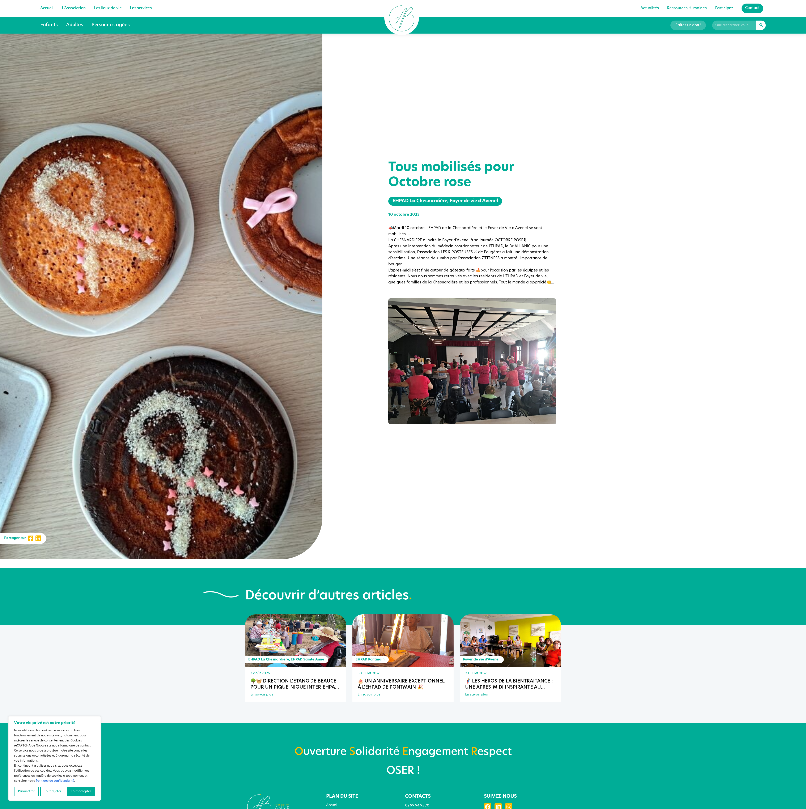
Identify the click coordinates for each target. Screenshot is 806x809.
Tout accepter (81, 791)
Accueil (47, 8)
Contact (752, 8)
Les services (141, 8)
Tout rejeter (52, 791)
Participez (724, 8)
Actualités (649, 8)
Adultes (74, 25)
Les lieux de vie (108, 8)
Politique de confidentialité (55, 781)
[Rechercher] (761, 25)
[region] (54, 758)
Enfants (49, 25)
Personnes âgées (111, 25)
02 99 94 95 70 (417, 805)
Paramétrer (26, 791)
